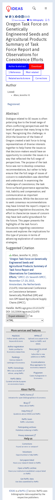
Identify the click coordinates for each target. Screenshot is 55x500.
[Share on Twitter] (13, 16)
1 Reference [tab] (15, 72)
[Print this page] (28, 16)
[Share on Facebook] (16, 16)
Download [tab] (36, 66)
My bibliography (36, 20)
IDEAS (12, 491)
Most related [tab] (32, 72)
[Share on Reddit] (19, 16)
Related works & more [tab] (19, 78)
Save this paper (20, 20)
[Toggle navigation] (34, 9)
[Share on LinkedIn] (22, 16)
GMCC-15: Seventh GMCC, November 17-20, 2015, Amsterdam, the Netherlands (27, 281)
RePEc (22, 491)
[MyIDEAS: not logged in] (47, 20)
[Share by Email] (25, 16)
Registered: (13, 104)
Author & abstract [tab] (17, 66)
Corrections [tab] (41, 78)
